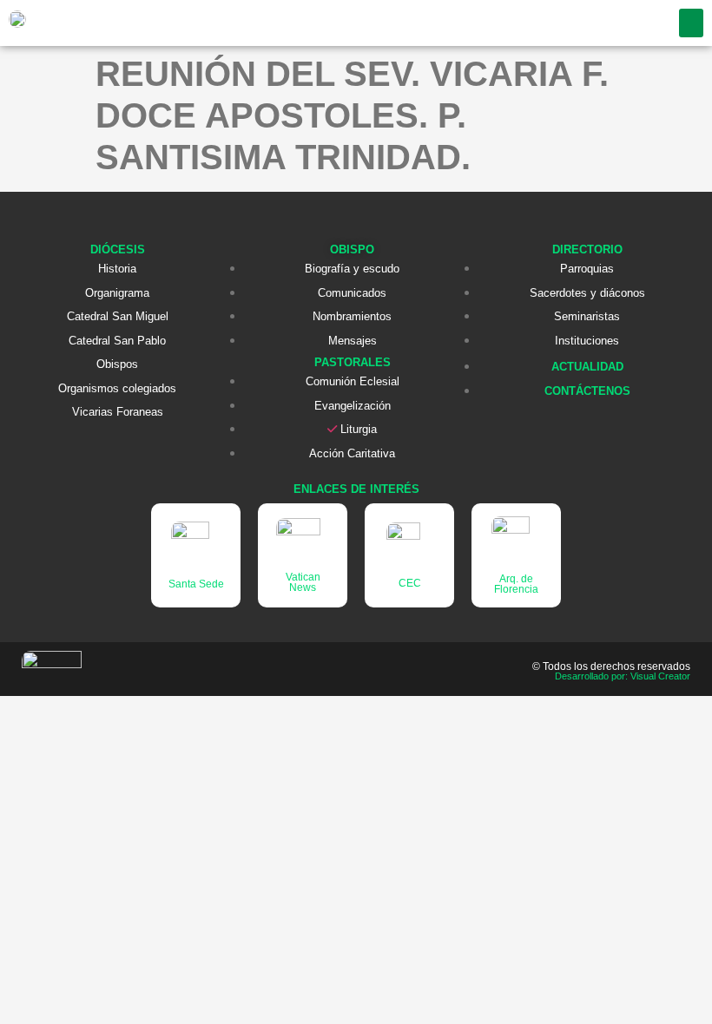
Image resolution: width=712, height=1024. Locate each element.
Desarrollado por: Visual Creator (622, 676)
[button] (691, 23)
